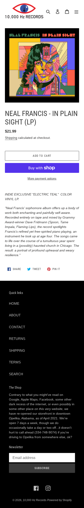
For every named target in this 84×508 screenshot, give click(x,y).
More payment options (42, 178)
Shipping (11, 137)
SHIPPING (17, 350)
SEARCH (16, 374)
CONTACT (17, 327)
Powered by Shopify (59, 500)
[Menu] (76, 11)
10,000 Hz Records (34, 500)
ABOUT (15, 315)
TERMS (15, 362)
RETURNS (17, 339)
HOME (14, 303)
